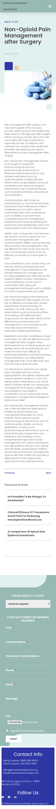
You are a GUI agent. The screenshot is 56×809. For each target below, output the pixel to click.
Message (12, 698)
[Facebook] (9, 797)
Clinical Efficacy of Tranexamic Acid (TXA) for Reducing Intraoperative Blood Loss (28, 515)
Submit (13, 738)
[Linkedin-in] (15, 797)
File (8, 716)
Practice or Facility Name (22, 656)
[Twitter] (3, 797)
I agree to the (28, 731)
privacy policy (36, 731)
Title (10, 627)
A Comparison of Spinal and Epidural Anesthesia (26, 533)
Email (10, 684)
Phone (11, 670)
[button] (50, 6)
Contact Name (16, 642)
